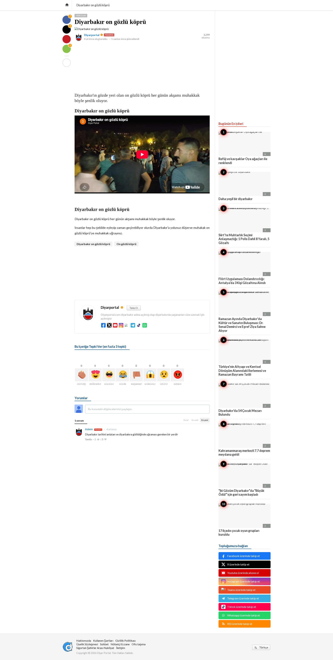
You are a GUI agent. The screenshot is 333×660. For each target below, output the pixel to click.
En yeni (204, 420)
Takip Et (133, 307)
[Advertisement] (142, 65)
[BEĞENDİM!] (95, 374)
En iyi (186, 420)
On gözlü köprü (126, 244)
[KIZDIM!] (177, 374)
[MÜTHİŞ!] (81, 374)
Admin (89, 429)
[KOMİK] (122, 374)
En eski (195, 420)
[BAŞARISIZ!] (136, 374)
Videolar (81, 15)
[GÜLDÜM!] (108, 374)
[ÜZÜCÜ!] (163, 374)
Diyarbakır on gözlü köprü (110, 21)
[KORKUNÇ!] (149, 374)
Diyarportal (91, 35)
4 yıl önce (110, 429)
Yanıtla (88, 439)
